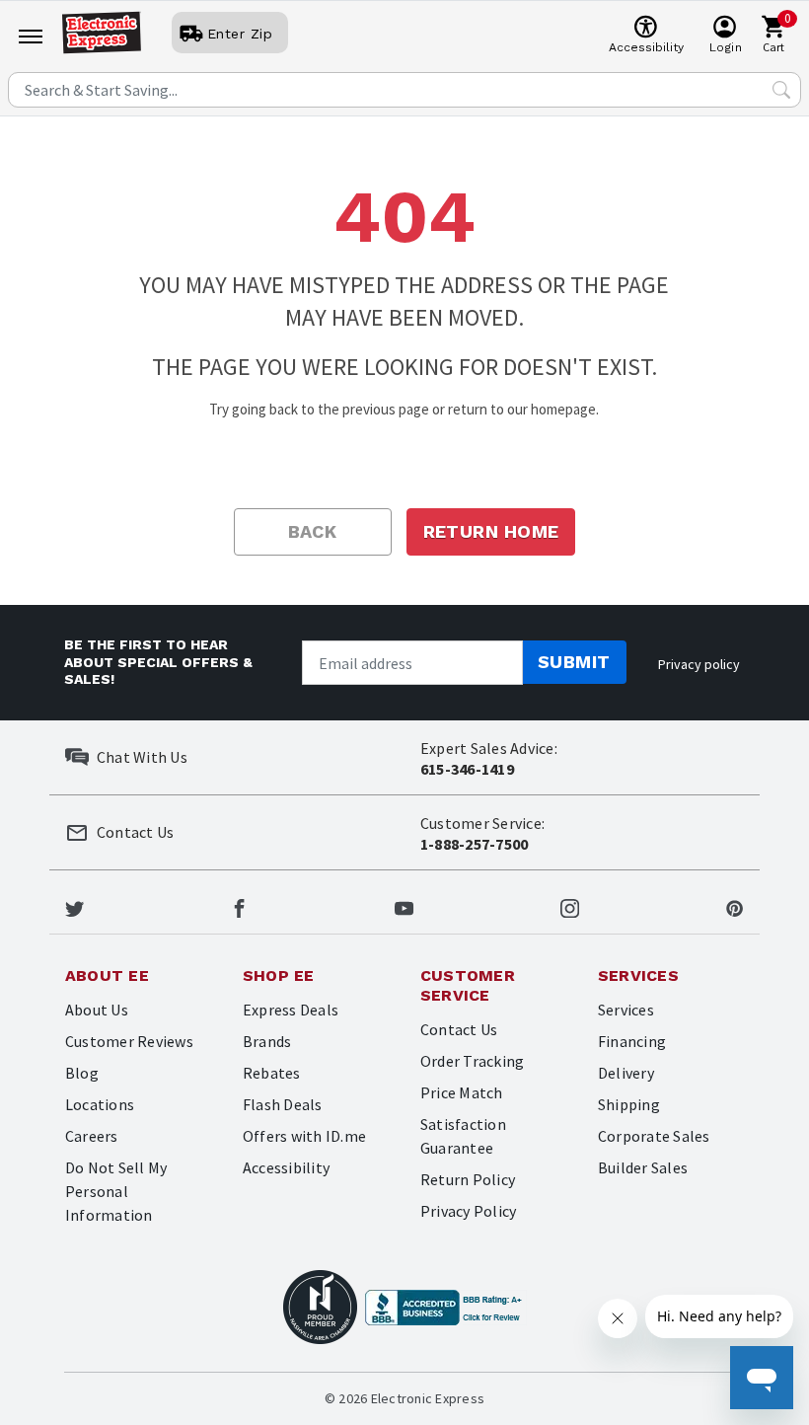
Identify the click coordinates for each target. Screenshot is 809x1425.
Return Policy (467, 1179)
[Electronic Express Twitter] (74, 906)
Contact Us (458, 1029)
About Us (96, 1009)
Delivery (626, 1073)
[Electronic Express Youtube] (404, 906)
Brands (267, 1041)
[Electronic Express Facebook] (239, 906)
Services (626, 1009)
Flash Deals (283, 1104)
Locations (99, 1104)
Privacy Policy (468, 1211)
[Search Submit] (781, 90)
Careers (91, 1136)
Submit (574, 661)
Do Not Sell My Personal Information (116, 1191)
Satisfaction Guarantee (463, 1136)
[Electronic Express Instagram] (569, 906)
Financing (632, 1041)
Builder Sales (643, 1167)
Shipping (629, 1104)
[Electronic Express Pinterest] (734, 906)
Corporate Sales (654, 1136)
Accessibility (286, 1167)
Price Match (461, 1092)
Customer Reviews (129, 1041)
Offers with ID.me (304, 1136)
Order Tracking (472, 1061)
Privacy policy (699, 664)
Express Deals (290, 1009)
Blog (82, 1073)
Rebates (272, 1073)
